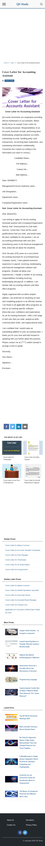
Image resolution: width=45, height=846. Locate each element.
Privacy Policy (31, 825)
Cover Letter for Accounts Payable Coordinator (22, 550)
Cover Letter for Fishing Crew (16, 605)
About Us (10, 820)
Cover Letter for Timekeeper (15, 560)
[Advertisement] (22, 35)
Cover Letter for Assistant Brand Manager (20, 600)
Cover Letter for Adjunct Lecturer (17, 545)
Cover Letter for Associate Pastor (17, 595)
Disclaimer (30, 820)
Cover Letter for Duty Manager (16, 555)
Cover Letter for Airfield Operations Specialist (22, 590)
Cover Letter (9, 80)
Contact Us (11, 825)
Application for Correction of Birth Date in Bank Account (22, 611)
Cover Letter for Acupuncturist (16, 569)
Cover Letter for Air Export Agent (17, 565)
